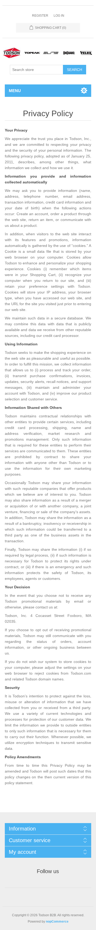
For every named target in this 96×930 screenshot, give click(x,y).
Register (40, 15)
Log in (59, 15)
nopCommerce (57, 921)
